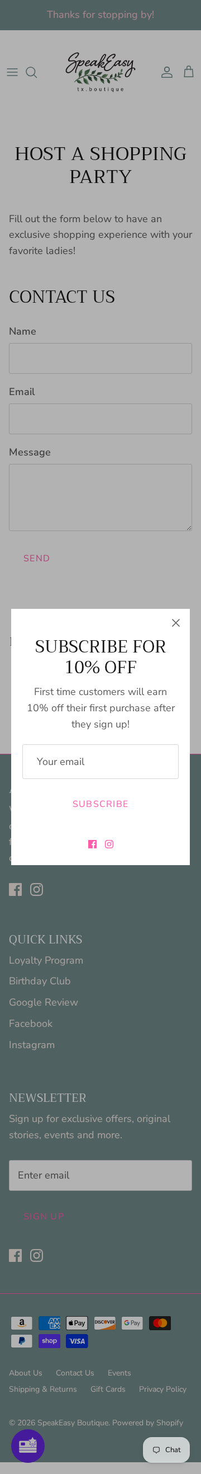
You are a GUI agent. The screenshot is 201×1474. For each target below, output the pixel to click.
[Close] (176, 623)
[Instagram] (109, 844)
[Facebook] (92, 844)
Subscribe (101, 804)
